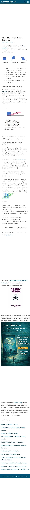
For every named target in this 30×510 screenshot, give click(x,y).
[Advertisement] (15, 20)
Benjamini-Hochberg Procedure (9, 433)
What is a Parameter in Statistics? (10, 451)
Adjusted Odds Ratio (8, 227)
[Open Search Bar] (24, 2)
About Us (14, 476)
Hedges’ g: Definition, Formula (9, 424)
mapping (4, 91)
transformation (21, 160)
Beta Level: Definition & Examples (10, 454)
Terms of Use (25, 476)
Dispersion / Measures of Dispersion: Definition (14, 466)
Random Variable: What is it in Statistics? (12, 442)
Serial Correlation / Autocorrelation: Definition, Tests (15, 469)
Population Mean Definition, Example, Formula (14, 463)
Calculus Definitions (7, 42)
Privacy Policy (19, 476)
